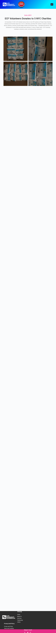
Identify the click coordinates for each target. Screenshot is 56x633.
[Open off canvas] (52, 4)
